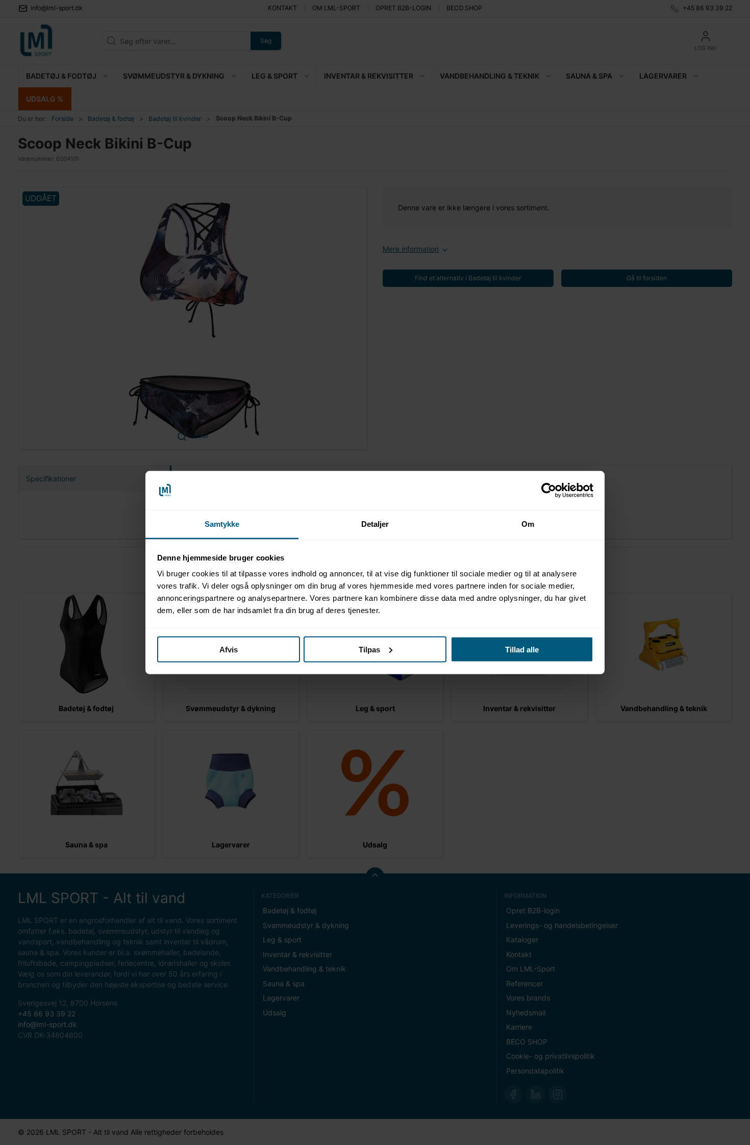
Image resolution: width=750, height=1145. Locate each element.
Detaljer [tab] (375, 524)
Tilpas (369, 649)
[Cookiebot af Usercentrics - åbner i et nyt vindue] (548, 490)
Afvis (228, 649)
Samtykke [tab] (222, 524)
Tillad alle (522, 649)
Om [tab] (527, 524)
